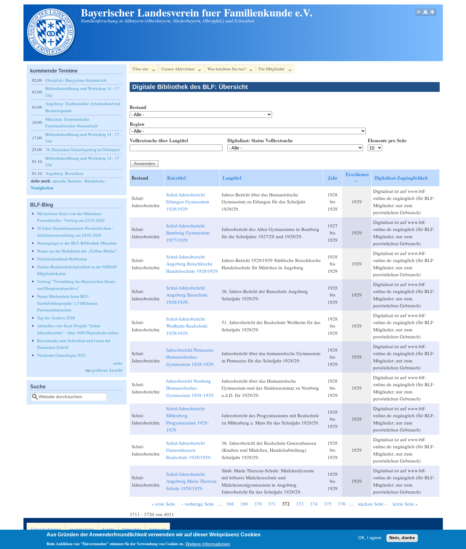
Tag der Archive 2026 (56, 318)
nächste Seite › (372, 504)
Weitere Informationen (207, 543)
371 (272, 504)
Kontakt (108, 529)
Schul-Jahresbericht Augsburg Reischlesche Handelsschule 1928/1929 (192, 263)
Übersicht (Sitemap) (46, 529)
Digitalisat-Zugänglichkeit (401, 177)
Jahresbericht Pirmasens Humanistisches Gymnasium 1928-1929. (190, 357)
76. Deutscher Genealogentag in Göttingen (82, 149)
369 (244, 504)
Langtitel (232, 177)
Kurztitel (176, 177)
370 (258, 504)
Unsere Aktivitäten (177, 69)
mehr (117, 363)
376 (342, 504)
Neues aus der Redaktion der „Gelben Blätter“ (77, 251)
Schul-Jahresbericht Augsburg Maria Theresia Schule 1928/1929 (191, 481)
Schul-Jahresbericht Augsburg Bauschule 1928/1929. (187, 294)
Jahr (333, 177)
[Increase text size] (433, 15)
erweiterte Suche (81, 529)
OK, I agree (369, 538)
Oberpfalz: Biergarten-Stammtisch (76, 80)
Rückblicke (95, 181)
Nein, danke (402, 538)
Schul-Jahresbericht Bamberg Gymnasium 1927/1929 (188, 232)
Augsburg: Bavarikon (64, 173)
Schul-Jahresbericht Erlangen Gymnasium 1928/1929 (187, 201)
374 (314, 504)
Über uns (139, 69)
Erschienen (357, 174)
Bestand (138, 107)
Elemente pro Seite (387, 140)
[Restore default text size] (425, 15)
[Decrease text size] (418, 15)
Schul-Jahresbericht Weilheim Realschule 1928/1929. (187, 326)
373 (300, 504)
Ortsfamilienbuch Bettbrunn (62, 259)
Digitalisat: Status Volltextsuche (260, 140)
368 (230, 504)
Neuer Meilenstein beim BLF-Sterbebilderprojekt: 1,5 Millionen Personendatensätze (67, 303)
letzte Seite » (405, 504)
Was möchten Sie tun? (225, 69)
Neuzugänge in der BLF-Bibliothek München (77, 243)
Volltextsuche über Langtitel (159, 140)
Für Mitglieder (270, 69)
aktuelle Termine (67, 181)
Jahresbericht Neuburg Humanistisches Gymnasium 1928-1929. (190, 388)
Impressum (157, 529)
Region (137, 123)
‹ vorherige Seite (198, 504)
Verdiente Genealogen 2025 (61, 355)
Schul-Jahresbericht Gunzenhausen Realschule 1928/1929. (189, 450)
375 (328, 504)
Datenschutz (131, 529)
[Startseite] (51, 56)
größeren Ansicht (107, 370)
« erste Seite (163, 504)
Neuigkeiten (42, 188)
